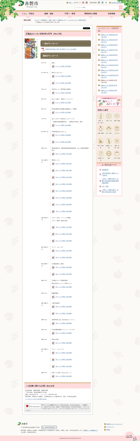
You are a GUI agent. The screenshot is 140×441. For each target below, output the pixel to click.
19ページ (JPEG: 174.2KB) (64, 227)
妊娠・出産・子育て (101, 121)
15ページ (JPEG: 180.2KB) (64, 191)
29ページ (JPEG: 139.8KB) (64, 313)
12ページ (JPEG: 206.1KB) (64, 170)
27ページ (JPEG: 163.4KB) (64, 296)
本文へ (71, 2)
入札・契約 (105, 186)
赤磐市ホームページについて (114, 424)
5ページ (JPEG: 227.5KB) (63, 102)
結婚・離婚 (101, 133)
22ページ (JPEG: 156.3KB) (64, 250)
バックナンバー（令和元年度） (77, 20)
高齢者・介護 (109, 146)
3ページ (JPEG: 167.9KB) (63, 83)
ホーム (37, 20)
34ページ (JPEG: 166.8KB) (64, 359)
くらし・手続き (28, 14)
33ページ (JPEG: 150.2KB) (64, 352)
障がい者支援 (101, 146)
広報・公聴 (52, 20)
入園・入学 (109, 120)
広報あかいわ (62, 20)
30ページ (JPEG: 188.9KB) (64, 323)
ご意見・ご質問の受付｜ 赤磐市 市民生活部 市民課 (110, 191)
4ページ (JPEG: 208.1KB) (63, 93)
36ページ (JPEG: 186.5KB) (64, 376)
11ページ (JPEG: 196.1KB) (64, 163)
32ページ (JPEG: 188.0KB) (64, 343)
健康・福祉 (48, 14)
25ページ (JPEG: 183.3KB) (64, 274)
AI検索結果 (105, 169)
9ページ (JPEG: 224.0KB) (63, 142)
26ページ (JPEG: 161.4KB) (64, 287)
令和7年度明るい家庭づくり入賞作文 (110, 174)
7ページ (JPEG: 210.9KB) (63, 125)
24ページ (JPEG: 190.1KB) (64, 267)
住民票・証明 (101, 159)
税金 (109, 158)
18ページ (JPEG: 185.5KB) (64, 211)
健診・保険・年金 (117, 146)
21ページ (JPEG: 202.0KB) (64, 240)
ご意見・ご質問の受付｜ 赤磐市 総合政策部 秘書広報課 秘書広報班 (110, 181)
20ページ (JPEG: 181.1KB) (64, 234)
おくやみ (117, 133)
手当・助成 (117, 158)
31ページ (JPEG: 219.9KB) (64, 333)
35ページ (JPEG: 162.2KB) (64, 366)
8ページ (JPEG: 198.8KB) (63, 135)
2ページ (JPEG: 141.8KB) (63, 76)
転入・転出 (109, 133)
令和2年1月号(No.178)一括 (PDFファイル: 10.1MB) (60, 49)
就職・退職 (117, 120)
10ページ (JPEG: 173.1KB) (64, 154)
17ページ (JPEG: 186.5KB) (64, 204)
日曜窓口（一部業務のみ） (90, 430)
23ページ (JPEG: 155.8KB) (64, 257)
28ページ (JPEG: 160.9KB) (64, 306)
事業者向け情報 (90, 14)
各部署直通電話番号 (50, 427)
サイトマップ (110, 427)
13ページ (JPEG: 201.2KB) (64, 177)
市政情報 (111, 14)
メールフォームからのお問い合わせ (36, 399)
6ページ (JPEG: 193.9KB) (63, 112)
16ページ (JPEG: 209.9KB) (64, 197)
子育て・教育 (69, 14)
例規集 (108, 429)
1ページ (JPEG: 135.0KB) (63, 66)
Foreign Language (116, 2)
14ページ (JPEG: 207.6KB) (64, 184)
